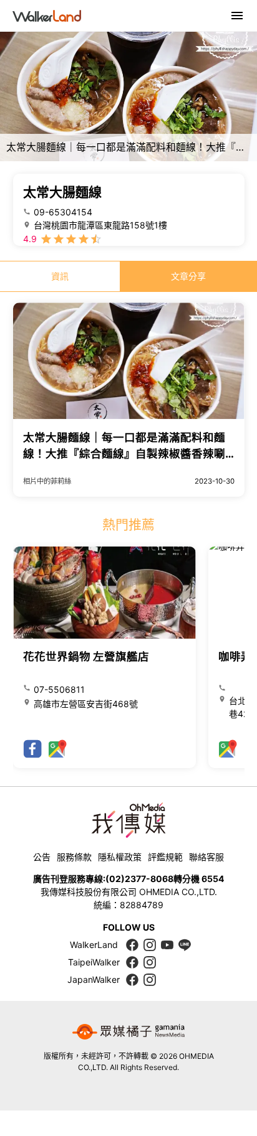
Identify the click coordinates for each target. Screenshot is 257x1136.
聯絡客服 (206, 857)
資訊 (60, 276)
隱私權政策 (120, 857)
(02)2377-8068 (139, 878)
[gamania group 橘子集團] (128, 1032)
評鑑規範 (165, 857)
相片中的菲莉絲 (47, 481)
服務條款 (74, 857)
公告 (42, 857)
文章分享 (188, 276)
